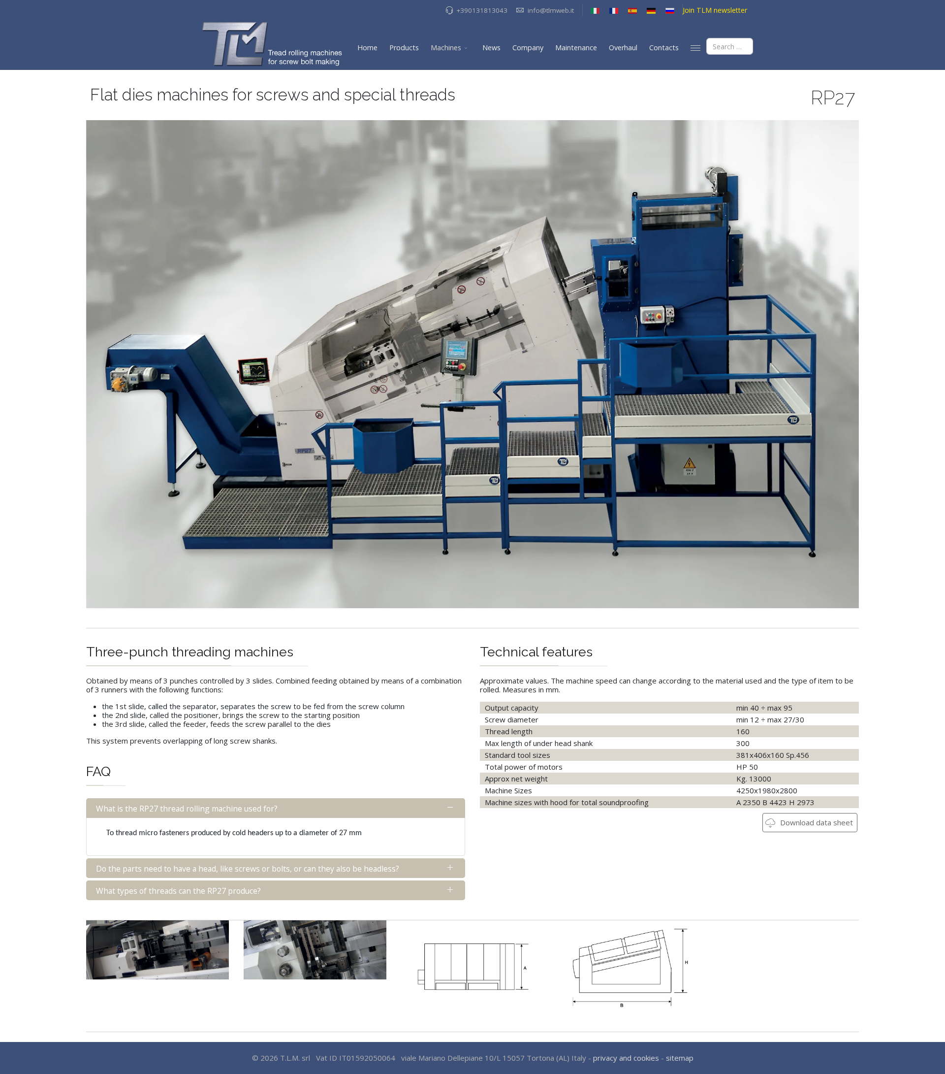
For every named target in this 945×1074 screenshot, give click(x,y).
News (491, 47)
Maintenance (576, 47)
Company (527, 47)
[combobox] (729, 46)
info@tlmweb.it (551, 10)
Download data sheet (815, 822)
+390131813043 (481, 10)
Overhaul (623, 47)
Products (404, 47)
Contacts (664, 47)
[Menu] (695, 48)
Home (367, 47)
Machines (446, 47)
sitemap (679, 1058)
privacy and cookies (626, 1058)
